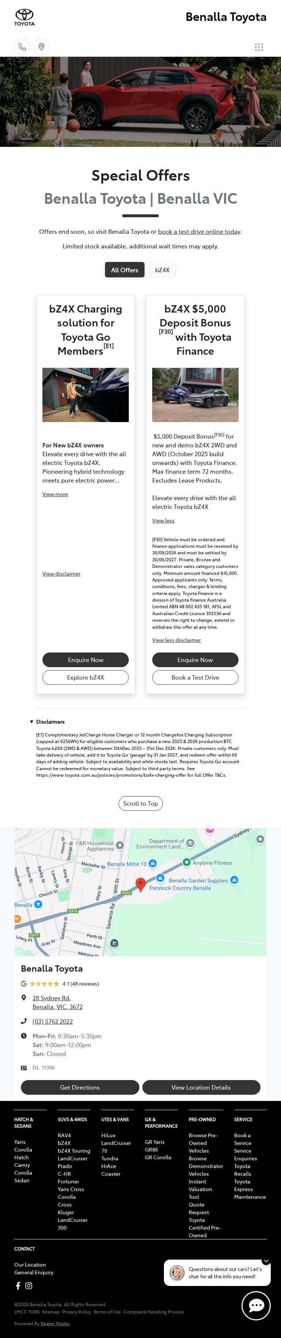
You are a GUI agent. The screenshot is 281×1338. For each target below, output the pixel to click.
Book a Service (242, 1138)
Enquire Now (86, 659)
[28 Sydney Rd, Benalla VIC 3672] (41, 47)
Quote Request (199, 1208)
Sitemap (51, 1312)
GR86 (151, 1149)
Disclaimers (50, 721)
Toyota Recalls (242, 1169)
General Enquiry (33, 1272)
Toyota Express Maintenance (250, 1189)
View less (163, 520)
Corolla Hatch (23, 1153)
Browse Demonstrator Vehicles (206, 1165)
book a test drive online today (199, 231)
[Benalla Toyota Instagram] (30, 1286)
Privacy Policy (77, 1312)
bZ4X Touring (74, 1150)
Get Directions (80, 1087)
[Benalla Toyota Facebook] (19, 1286)
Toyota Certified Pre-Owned (205, 1227)
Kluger (66, 1212)
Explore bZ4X (85, 677)
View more (55, 494)
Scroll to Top (140, 803)
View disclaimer (61, 573)
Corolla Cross (67, 1200)
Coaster (110, 1173)
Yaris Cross (71, 1189)
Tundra (109, 1158)
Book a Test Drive (195, 677)
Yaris (20, 1141)
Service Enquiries (245, 1154)
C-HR (64, 1173)
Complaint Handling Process (154, 1312)
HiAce (108, 1165)
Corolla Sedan (23, 1176)
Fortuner (68, 1181)
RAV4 (64, 1135)
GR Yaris (155, 1141)
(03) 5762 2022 (53, 1021)
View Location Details (201, 1087)
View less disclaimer (176, 639)
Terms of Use (107, 1312)
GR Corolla (158, 1157)
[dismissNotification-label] (266, 1260)
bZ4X (64, 1142)
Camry (22, 1164)
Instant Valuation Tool (200, 1189)
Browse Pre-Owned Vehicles (203, 1142)
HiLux (108, 1135)
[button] (259, 47)
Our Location (30, 1264)
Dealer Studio (55, 1323)
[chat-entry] (256, 1305)
